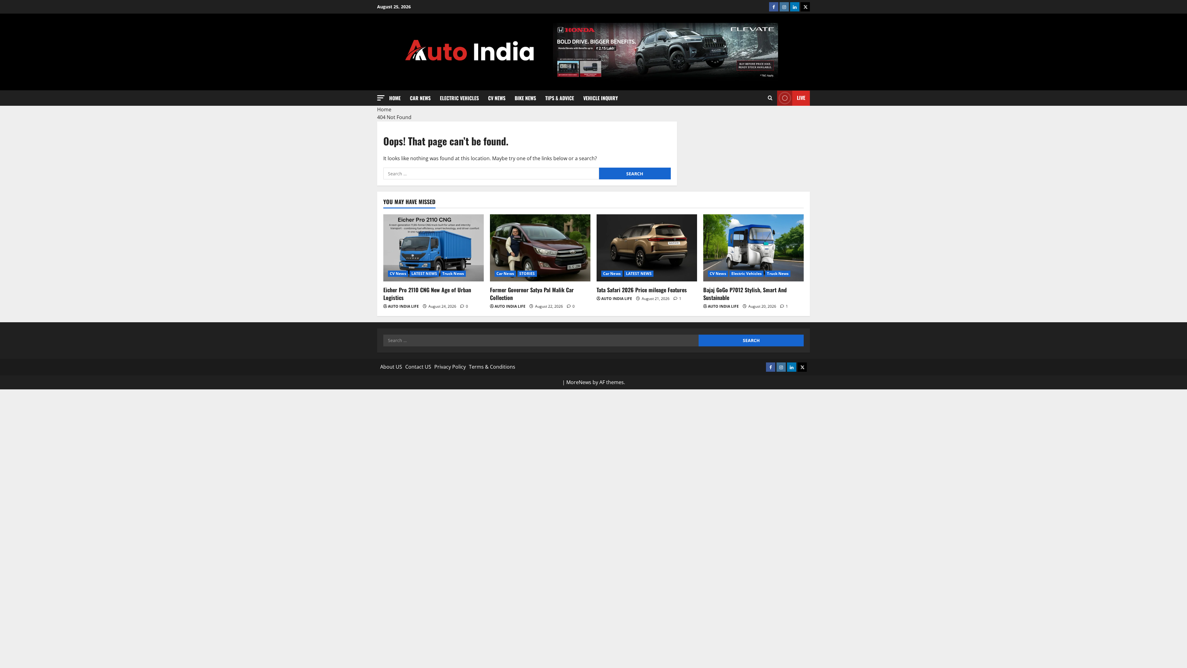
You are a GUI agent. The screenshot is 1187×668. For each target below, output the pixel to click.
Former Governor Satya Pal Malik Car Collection (532, 294)
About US (391, 366)
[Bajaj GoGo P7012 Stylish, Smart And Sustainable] (753, 247)
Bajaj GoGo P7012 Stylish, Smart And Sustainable (745, 294)
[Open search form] (770, 98)
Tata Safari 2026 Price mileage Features (642, 290)
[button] (381, 97)
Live (801, 97)
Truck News (453, 273)
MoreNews (578, 382)
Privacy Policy (450, 366)
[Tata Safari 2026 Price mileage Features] (647, 247)
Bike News (525, 97)
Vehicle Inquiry (600, 97)
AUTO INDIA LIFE (403, 306)
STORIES (527, 273)
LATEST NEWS (424, 273)
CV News (496, 97)
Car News (420, 97)
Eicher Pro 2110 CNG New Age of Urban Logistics (427, 294)
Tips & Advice (559, 97)
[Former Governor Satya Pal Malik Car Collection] (540, 247)
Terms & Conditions (492, 366)
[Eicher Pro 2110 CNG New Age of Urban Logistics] (433, 247)
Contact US (418, 366)
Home (395, 97)
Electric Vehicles (459, 97)
